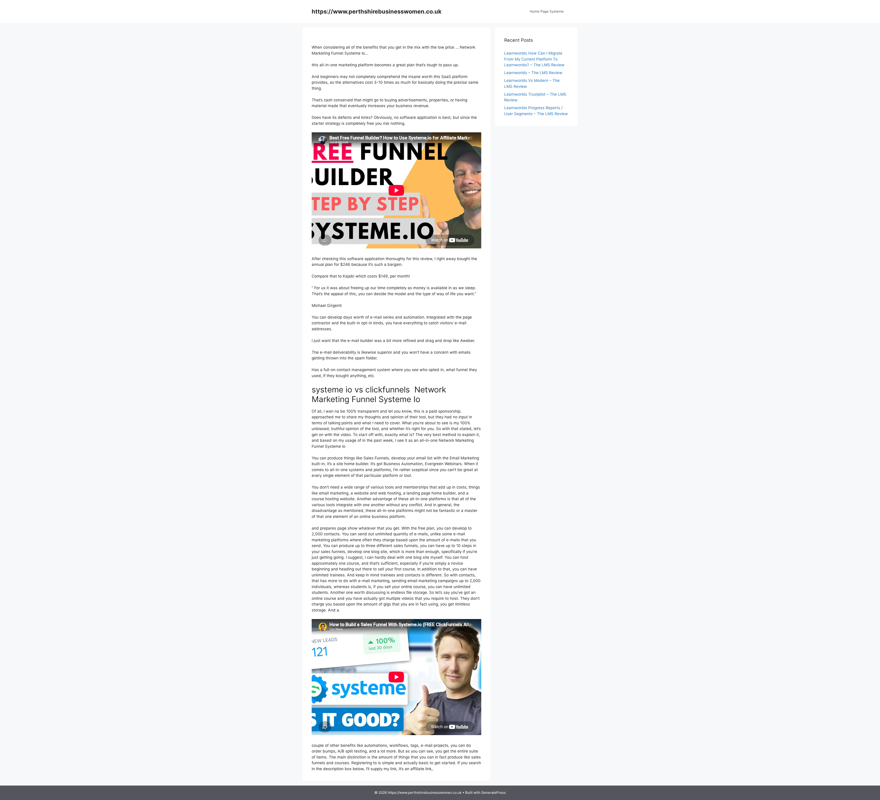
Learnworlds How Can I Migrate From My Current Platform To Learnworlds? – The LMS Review (534, 59)
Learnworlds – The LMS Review (533, 72)
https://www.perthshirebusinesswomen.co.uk (377, 11)
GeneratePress (493, 792)
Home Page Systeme (547, 11)
